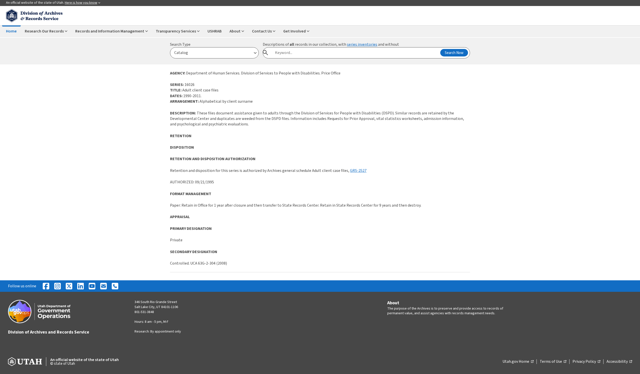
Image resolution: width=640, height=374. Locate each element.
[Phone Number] (115, 286)
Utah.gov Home (518, 362)
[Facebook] (46, 286)
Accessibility (619, 362)
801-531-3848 (144, 312)
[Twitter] (69, 286)
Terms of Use (553, 362)
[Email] (103, 286)
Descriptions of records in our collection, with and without (331, 44)
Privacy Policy (586, 362)
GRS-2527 (358, 170)
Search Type (180, 44)
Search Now (454, 52)
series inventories (362, 44)
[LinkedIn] (80, 286)
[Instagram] (57, 286)
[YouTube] (92, 286)
